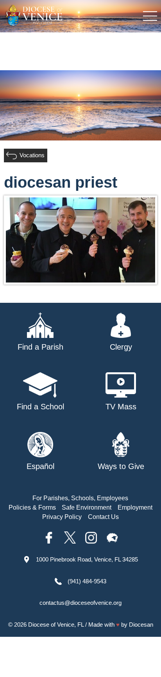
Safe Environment (86, 507)
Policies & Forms (32, 507)
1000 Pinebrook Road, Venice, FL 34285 (87, 559)
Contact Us (103, 517)
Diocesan (141, 624)
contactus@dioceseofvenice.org (80, 602)
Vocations (32, 155)
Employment (135, 507)
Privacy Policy (62, 517)
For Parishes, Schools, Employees (80, 498)
